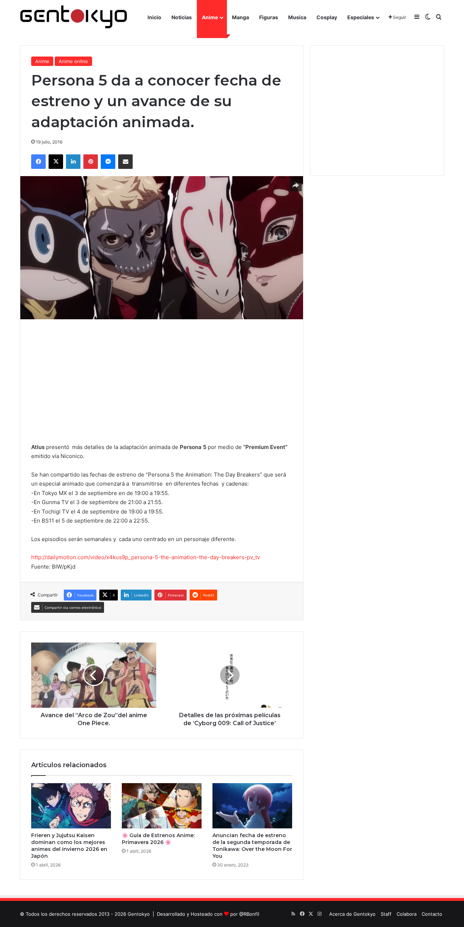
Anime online (73, 61)
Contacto (432, 914)
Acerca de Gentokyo (352, 914)
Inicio (154, 17)
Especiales (360, 17)
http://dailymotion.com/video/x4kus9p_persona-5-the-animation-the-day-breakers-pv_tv (145, 557)
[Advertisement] (161, 381)
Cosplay (326, 17)
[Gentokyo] (73, 17)
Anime (210, 17)
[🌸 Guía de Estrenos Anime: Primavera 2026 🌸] (162, 805)
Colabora (407, 914)
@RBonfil (249, 914)
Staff (386, 914)
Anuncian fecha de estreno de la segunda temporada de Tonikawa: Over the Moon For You (252, 845)
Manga (240, 17)
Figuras (268, 17)
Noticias (181, 17)
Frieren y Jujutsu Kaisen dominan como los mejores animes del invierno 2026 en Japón (69, 845)
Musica (297, 17)
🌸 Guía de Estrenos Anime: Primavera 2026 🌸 (158, 838)
